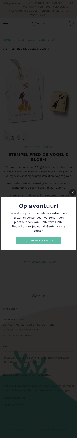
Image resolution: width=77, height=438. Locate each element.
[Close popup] (72, 192)
